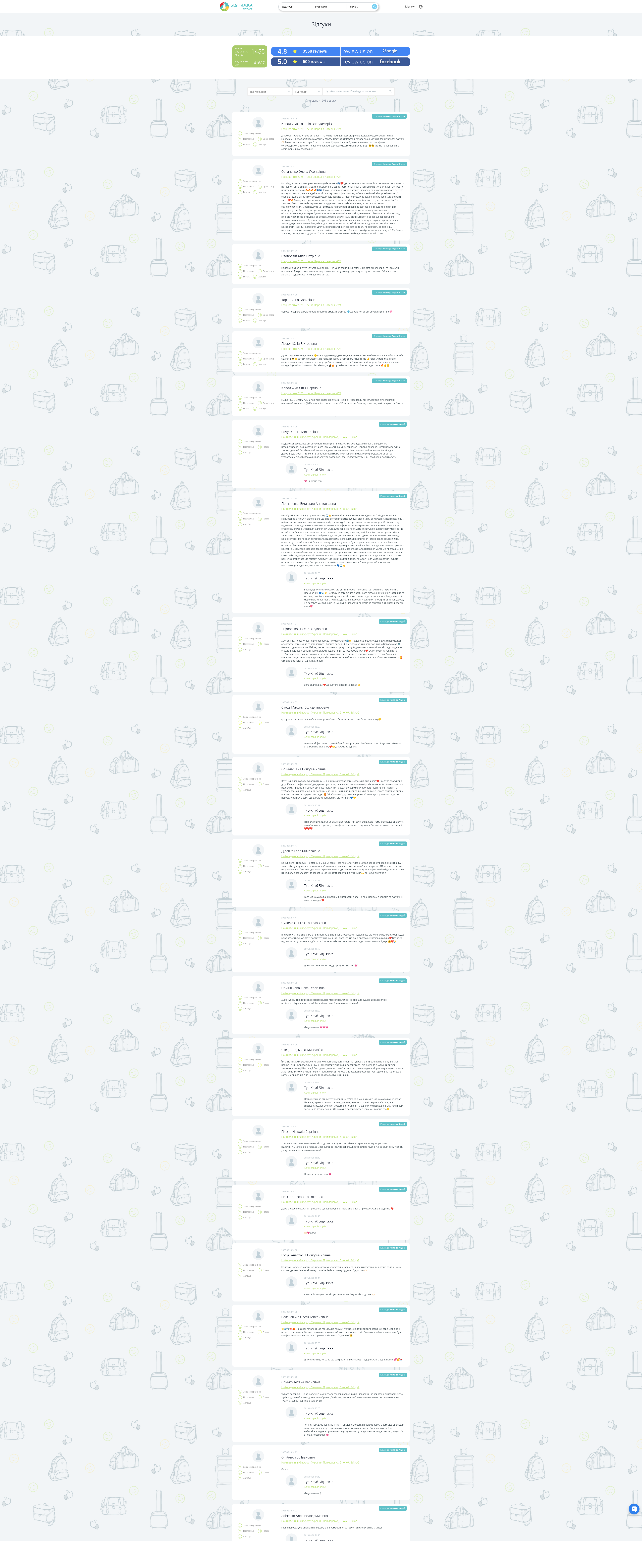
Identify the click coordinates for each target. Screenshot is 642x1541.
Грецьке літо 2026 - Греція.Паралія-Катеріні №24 (311, 129)
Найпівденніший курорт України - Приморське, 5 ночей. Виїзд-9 (320, 437)
